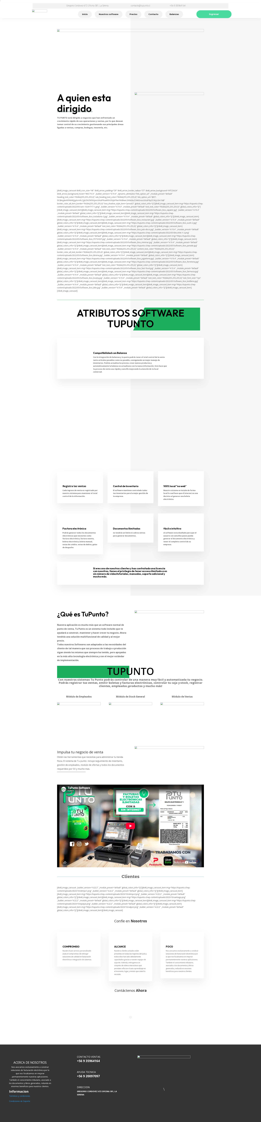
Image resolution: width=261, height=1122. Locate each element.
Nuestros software (108, 14)
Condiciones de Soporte (19, 1101)
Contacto (153, 14)
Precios (133, 14)
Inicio (85, 14)
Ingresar (214, 14)
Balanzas (174, 14)
